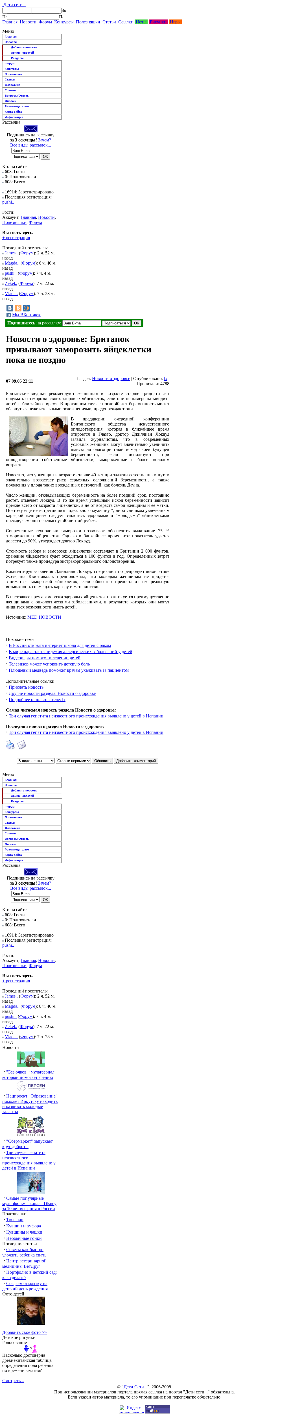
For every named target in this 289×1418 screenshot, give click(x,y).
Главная (9, 21)
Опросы (10, 100)
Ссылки (125, 21)
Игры (175, 21)
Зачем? (44, 140)
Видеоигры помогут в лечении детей (44, 657)
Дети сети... (14, 4)
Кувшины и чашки (24, 1232)
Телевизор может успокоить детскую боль (49, 664)
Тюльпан (14, 1219)
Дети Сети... (135, 1386)
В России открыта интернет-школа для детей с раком (60, 645)
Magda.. (12, 263)
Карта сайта (13, 111)
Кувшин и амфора (23, 1225)
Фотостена (12, 84)
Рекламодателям (17, 106)
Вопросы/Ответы (17, 95)
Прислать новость (26, 687)
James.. (11, 252)
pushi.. (8, 202)
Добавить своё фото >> (24, 1332)
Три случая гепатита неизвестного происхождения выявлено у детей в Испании (86, 716)
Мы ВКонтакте (26, 314)
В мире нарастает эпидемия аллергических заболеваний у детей (70, 651)
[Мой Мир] (26, 308)
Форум (45, 21)
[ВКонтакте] (9, 308)
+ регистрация (16, 237)
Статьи (109, 21)
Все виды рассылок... (30, 145)
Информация (14, 117)
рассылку (51, 322)
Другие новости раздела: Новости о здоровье (52, 693)
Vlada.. (11, 293)
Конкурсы (64, 21)
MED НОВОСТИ (44, 617)
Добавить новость (24, 47)
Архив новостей (22, 52)
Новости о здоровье (111, 378)
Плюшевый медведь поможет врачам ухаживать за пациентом (69, 670)
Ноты (141, 21)
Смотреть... (13, 1380)
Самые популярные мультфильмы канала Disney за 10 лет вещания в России (29, 1203)
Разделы (17, 58)
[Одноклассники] (18, 308)
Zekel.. (11, 283)
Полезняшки (88, 21)
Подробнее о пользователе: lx (37, 699)
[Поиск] (4, 16)
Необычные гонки (24, 1238)
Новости (28, 21)
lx (165, 378)
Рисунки (158, 21)
